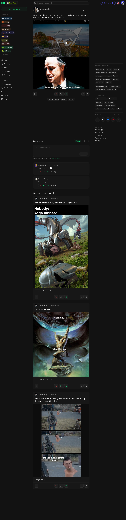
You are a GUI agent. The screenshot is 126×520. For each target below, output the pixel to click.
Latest (6, 60)
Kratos (116, 79)
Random (7, 71)
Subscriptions (9, 75)
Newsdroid (7, 18)
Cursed (106, 109)
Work (119, 109)
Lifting (64, 99)
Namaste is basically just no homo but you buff (56, 202)
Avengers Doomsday (103, 76)
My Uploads (8, 88)
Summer (113, 73)
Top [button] (5, 67)
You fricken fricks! (43, 309)
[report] (83, 94)
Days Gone (40, 480)
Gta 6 (99, 79)
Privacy (97, 141)
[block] (87, 94)
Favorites (7, 80)
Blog (5, 99)
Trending (7, 64)
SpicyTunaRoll (43, 165)
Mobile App (99, 130)
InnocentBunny (43, 179)
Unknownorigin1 (46, 9)
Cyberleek (107, 79)
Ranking (7, 95)
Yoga (38, 291)
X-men (109, 83)
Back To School (102, 73)
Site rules (98, 135)
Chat (5, 91)
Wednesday (101, 89)
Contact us (99, 132)
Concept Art (47, 291)
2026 (109, 69)
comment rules (56, 158)
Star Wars (100, 83)
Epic (4, 40)
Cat (113, 109)
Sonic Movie (40, 380)
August (117, 69)
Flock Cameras (115, 86)
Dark (5, 36)
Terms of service (101, 138)
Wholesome (7, 47)
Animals (6, 29)
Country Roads (54, 99)
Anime (5, 44)
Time (85, 141)
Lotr (115, 76)
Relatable (6, 51)
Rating (78, 141)
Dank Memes (101, 99)
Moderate (7, 84)
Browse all (5, 55)
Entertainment (8, 33)
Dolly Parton (112, 89)
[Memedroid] (3, 3)
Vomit (72, 99)
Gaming (6, 25)
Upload (15, 9)
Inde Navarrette (102, 86)
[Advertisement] (109, 34)
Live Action (51, 380)
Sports (5, 22)
